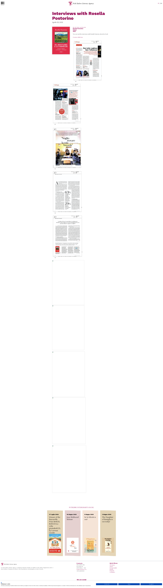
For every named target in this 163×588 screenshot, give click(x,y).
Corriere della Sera (78, 37)
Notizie (111, 569)
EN (161, 3)
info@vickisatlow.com (81, 569)
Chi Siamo (112, 565)
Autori (111, 566)
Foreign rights (113, 568)
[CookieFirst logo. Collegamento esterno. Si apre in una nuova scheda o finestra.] (1, 582)
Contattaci (112, 572)
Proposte (112, 570)
